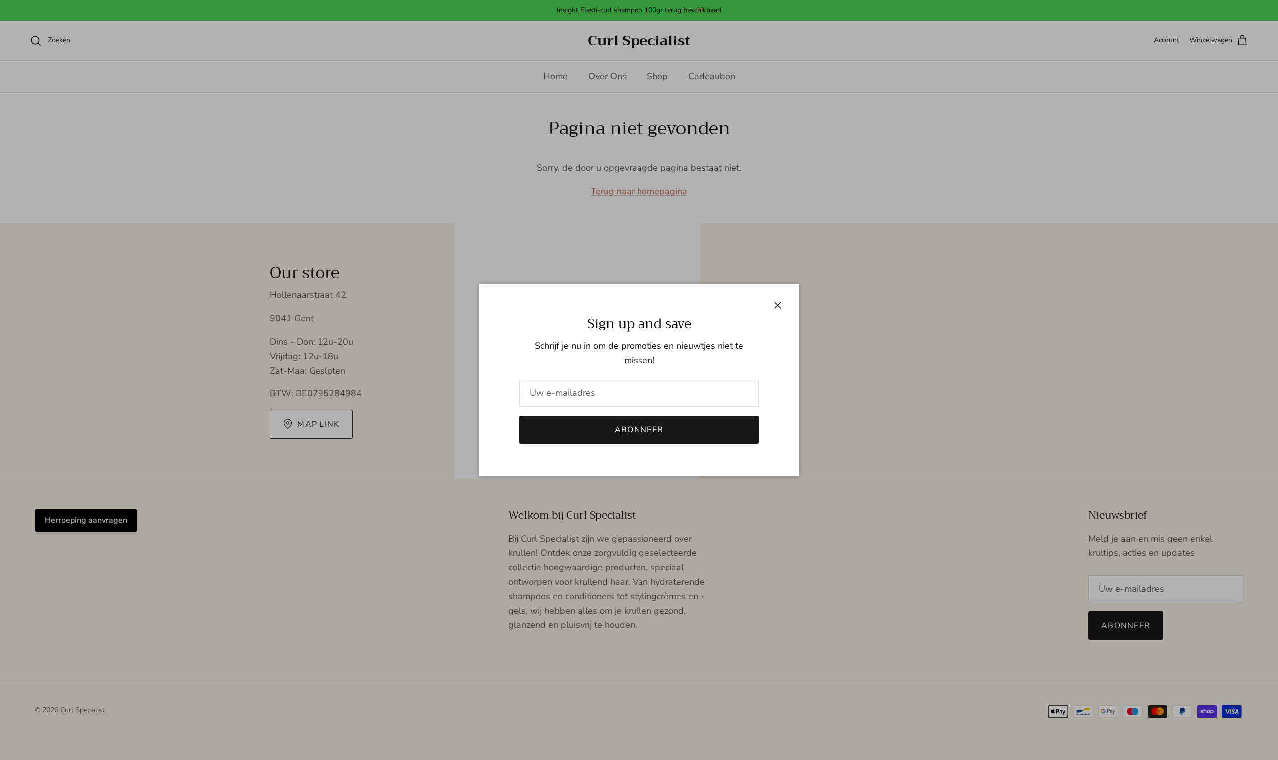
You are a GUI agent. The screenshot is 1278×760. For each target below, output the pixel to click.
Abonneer (639, 429)
